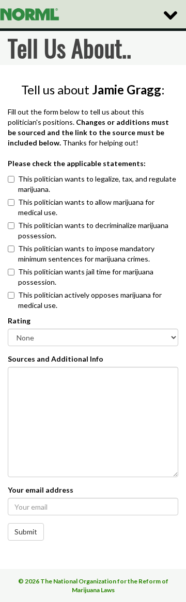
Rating (19, 320)
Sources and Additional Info (55, 358)
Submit (25, 531)
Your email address (40, 489)
